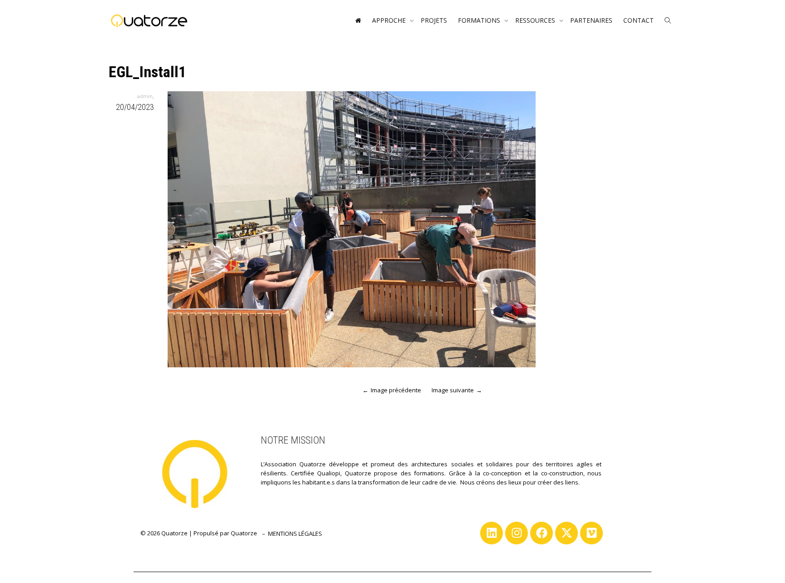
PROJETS (434, 20)
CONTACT (638, 20)
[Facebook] (541, 533)
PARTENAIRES (591, 20)
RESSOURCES (536, 20)
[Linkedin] (491, 533)
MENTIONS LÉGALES (295, 533)
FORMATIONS (480, 20)
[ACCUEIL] (358, 20)
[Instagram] (516, 533)
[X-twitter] (566, 533)
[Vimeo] (591, 533)
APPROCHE (389, 20)
